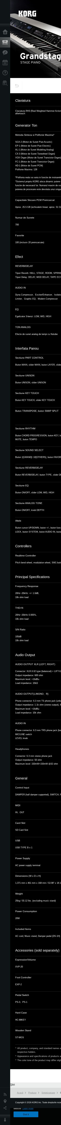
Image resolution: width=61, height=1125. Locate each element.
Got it (26, 1114)
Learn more (27, 1108)
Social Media (6, 1108)
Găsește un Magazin (6, 83)
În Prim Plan (6, 53)
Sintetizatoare (48, 1092)
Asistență (6, 73)
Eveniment (6, 63)
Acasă (6, 32)
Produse (6, 42)
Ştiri (6, 1094)
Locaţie (6, 1101)
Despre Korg (6, 1120)
